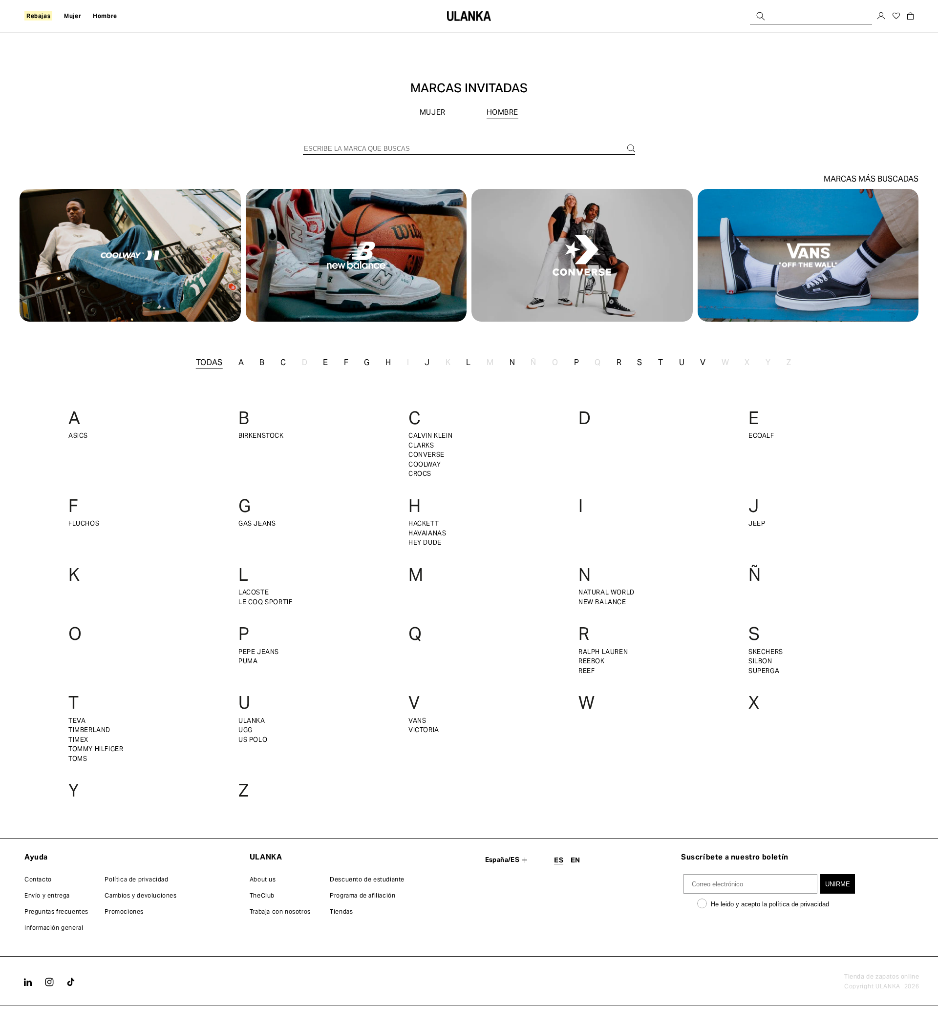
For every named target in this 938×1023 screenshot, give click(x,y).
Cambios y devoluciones (140, 895)
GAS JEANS (257, 523)
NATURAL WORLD (606, 592)
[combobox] (811, 15)
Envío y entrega (47, 895)
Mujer (434, 112)
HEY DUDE (425, 542)
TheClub (262, 895)
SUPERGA (763, 671)
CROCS (419, 474)
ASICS (78, 435)
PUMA (247, 661)
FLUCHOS (83, 523)
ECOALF (761, 435)
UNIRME (837, 884)
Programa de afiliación (362, 895)
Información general (53, 927)
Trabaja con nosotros (280, 911)
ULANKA (251, 720)
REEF (586, 671)
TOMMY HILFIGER (95, 749)
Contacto (38, 879)
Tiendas (341, 911)
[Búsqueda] (760, 15)
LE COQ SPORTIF (265, 602)
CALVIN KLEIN (430, 435)
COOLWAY (424, 464)
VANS (417, 720)
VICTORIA (423, 730)
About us (263, 879)
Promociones (124, 911)
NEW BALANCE (602, 602)
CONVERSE (426, 454)
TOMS (77, 759)
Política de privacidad (136, 879)
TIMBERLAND (89, 730)
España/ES (502, 860)
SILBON (760, 661)
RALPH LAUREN (603, 652)
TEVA (76, 720)
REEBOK (591, 661)
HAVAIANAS (427, 533)
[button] (38, 16)
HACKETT (423, 523)
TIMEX (78, 740)
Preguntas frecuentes (56, 911)
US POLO (252, 740)
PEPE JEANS (258, 652)
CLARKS (421, 445)
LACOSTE (253, 592)
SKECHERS (765, 652)
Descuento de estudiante (367, 879)
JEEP (756, 523)
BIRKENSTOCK (261, 435)
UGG (245, 730)
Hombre (503, 112)
